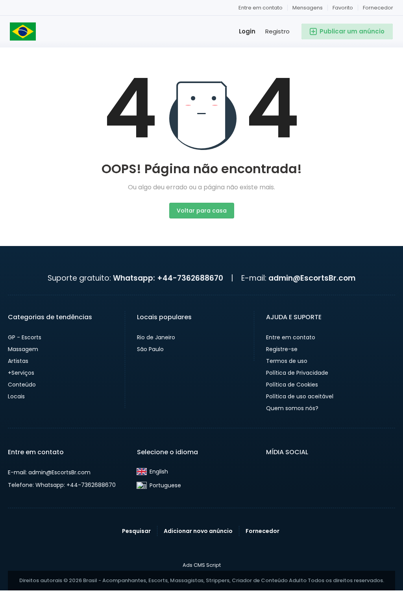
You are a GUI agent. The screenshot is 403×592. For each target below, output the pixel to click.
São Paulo (150, 349)
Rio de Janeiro (156, 337)
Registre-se (282, 349)
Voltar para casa (202, 211)
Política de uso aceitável (299, 396)
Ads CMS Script (202, 565)
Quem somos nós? (292, 408)
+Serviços (21, 373)
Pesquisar (136, 531)
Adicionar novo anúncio (198, 531)
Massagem (23, 349)
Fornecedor (378, 8)
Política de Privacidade (297, 373)
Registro (277, 31)
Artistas (18, 361)
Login (247, 31)
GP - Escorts (24, 337)
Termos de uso (286, 361)
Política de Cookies (292, 384)
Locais (16, 396)
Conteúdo (22, 384)
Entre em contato (260, 8)
